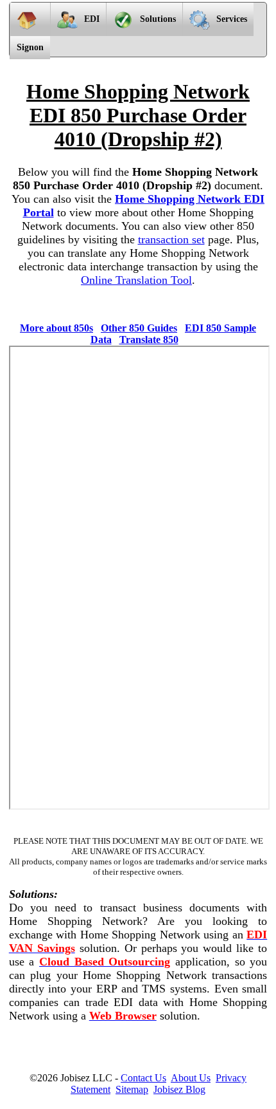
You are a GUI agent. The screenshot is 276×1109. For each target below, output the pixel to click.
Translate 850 (148, 339)
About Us (191, 1077)
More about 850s (56, 327)
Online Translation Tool (136, 280)
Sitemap (132, 1089)
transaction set (171, 239)
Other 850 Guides (139, 327)
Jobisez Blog (179, 1089)
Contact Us (143, 1077)
